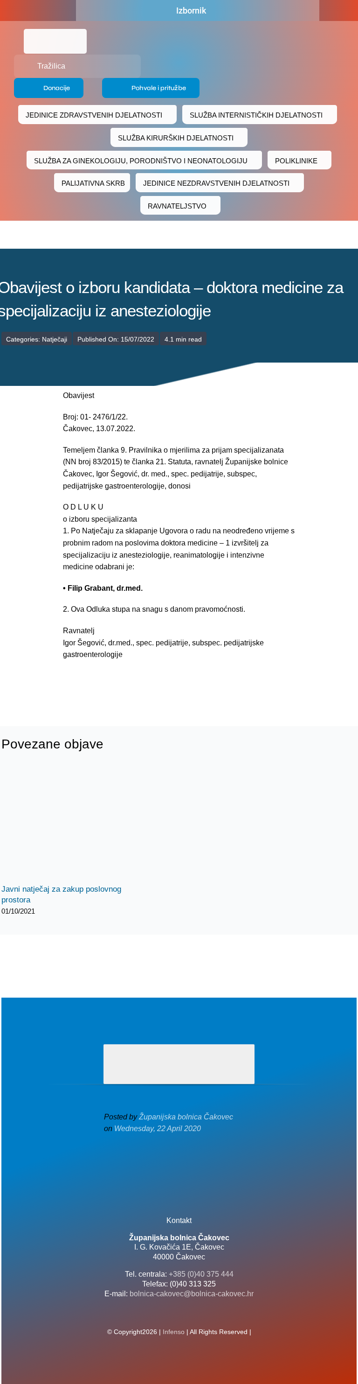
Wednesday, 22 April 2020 (157, 1128)
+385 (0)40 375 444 (201, 1274)
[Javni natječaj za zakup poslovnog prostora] (71, 824)
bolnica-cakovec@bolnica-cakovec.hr (192, 1294)
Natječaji (54, 339)
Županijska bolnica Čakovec (186, 1117)
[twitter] (179, 1167)
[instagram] (194, 1167)
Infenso (174, 1331)
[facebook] (48, 10)
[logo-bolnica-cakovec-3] (121, 683)
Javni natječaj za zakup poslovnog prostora (63, 824)
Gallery (79, 824)
